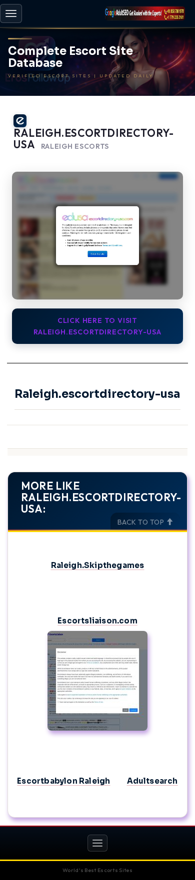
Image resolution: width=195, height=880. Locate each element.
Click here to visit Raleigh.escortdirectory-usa (98, 326)
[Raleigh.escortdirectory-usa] (97, 236)
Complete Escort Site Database (70, 57)
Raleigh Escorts (75, 146)
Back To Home (160, 158)
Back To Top (142, 522)
